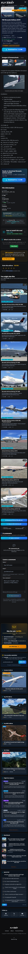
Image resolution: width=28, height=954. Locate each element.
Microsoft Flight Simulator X (12, 5)
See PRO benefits (7, 259)
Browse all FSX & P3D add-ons (15, 520)
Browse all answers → (14, 829)
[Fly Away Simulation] (12, 2)
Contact (7, 930)
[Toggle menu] (25, 2)
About (12, 930)
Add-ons (3, 5)
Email (4, 568)
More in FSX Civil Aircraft (14, 524)
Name (4, 562)
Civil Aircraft (22, 5)
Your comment (7, 578)
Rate (13, 35)
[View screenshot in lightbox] (24, 15)
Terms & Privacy (19, 930)
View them (14, 246)
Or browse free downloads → (14, 649)
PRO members (8, 215)
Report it (13, 223)
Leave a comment (15, 538)
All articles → (14, 866)
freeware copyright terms (13, 221)
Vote (4, 904)
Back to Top (14, 939)
